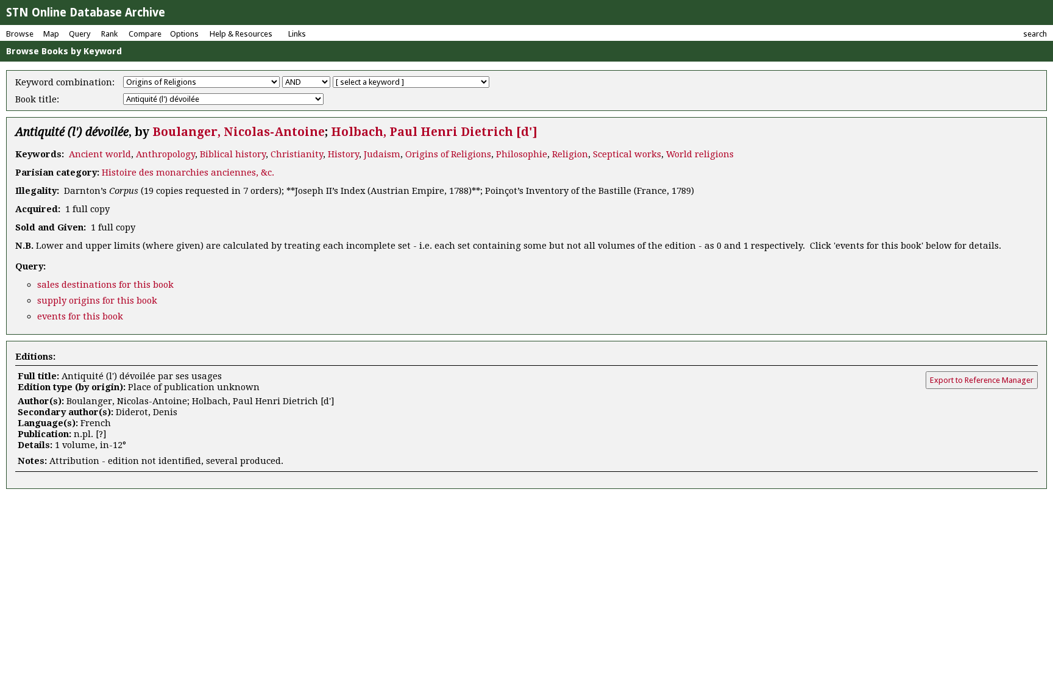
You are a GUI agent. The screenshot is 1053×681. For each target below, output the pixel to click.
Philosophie (521, 154)
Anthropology (165, 154)
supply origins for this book (97, 300)
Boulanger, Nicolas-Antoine (238, 132)
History (343, 154)
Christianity (297, 154)
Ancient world (100, 154)
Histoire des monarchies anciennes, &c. (188, 172)
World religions (700, 154)
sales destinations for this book (105, 284)
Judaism (382, 154)
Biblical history (233, 154)
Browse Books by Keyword (64, 51)
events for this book (80, 316)
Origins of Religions (448, 154)
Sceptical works (627, 154)
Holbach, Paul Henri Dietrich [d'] (434, 132)
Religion (570, 154)
